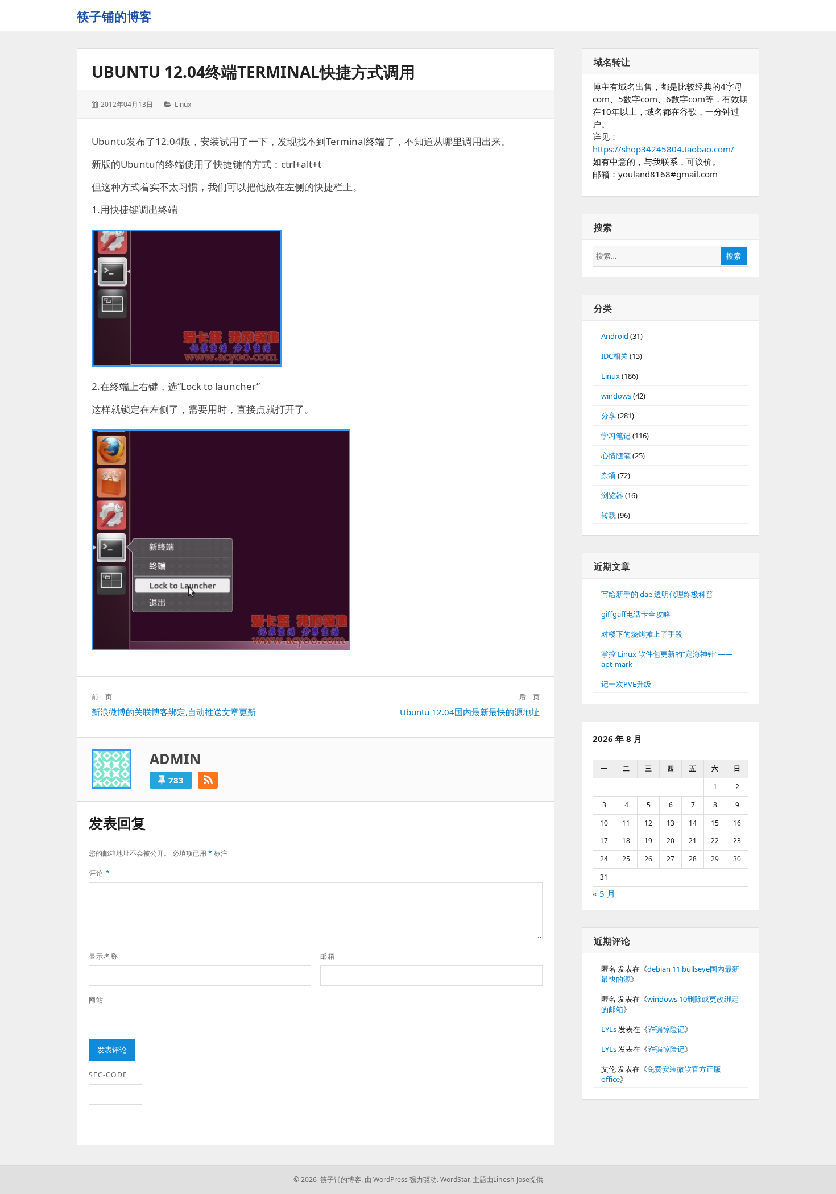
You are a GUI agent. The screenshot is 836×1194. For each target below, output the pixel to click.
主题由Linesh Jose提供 (508, 1179)
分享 (608, 416)
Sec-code (108, 1075)
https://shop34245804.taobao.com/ (663, 149)
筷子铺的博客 (114, 15)
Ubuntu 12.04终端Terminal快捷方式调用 (253, 71)
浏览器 (612, 495)
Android (614, 336)
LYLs (608, 1029)
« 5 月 (604, 893)
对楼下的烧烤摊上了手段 (641, 634)
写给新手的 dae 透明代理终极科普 (657, 594)
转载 (608, 515)
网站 (96, 1000)
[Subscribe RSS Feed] (208, 780)
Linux (183, 104)
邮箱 (327, 956)
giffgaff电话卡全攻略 (636, 614)
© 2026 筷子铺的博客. (328, 1179)
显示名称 (103, 956)
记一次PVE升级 (626, 684)
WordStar (454, 1179)
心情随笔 (616, 455)
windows (616, 396)
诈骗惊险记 (666, 1029)
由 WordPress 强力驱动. (401, 1179)
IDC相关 (614, 356)
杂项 (608, 475)
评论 (99, 873)
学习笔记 (616, 435)
